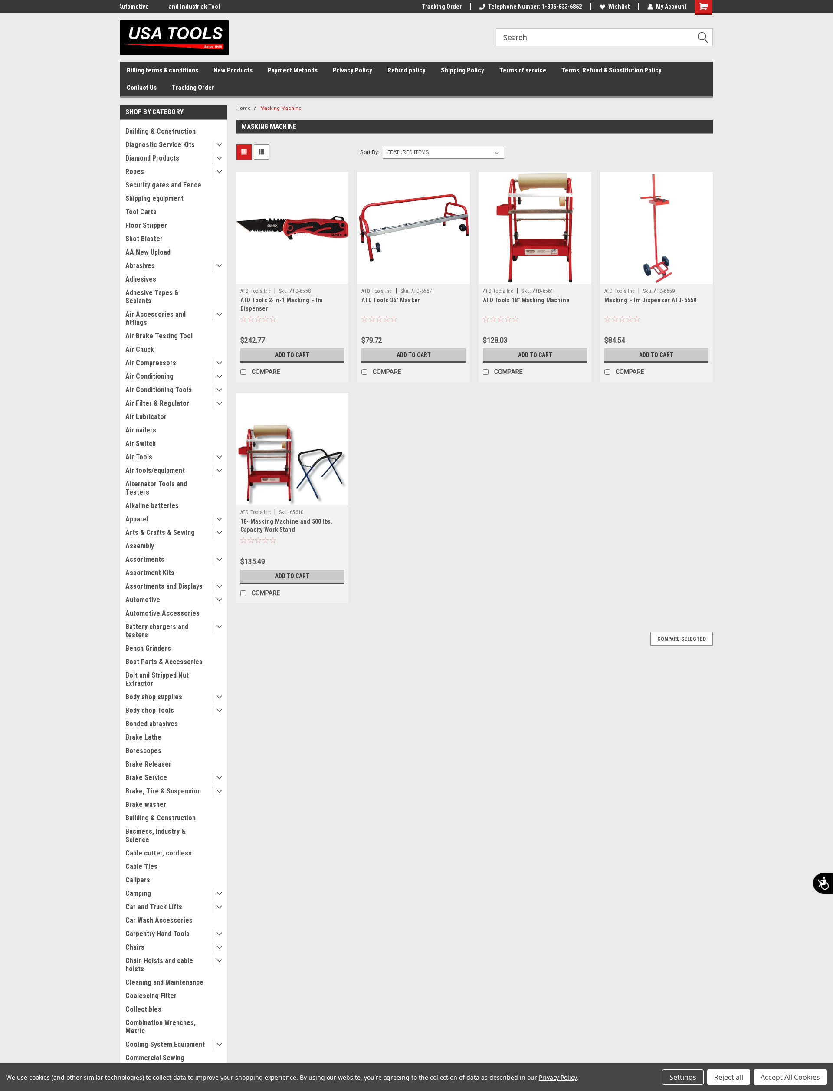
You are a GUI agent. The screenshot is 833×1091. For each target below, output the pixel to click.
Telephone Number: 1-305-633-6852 (535, 6)
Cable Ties (141, 866)
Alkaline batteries (152, 505)
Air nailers (140, 430)
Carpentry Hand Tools (157, 934)
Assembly (139, 546)
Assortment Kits (149, 573)
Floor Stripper (146, 225)
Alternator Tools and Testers (156, 488)
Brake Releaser (148, 764)
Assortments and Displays (164, 586)
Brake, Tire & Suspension (163, 791)
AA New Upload (148, 252)
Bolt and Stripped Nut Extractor (157, 679)
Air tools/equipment (155, 470)
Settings (682, 1077)
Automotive (142, 600)
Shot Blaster (144, 239)
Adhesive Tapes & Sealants (152, 296)
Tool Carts (141, 212)
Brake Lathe (143, 737)
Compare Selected (681, 639)
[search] (604, 37)
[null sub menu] (217, 146)
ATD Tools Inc (255, 291)
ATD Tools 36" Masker (390, 300)
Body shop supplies (153, 697)
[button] (705, 38)
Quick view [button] (292, 277)
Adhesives (140, 279)
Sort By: (369, 152)
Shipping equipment (154, 198)
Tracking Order (442, 6)
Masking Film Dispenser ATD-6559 (650, 300)
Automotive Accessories (162, 613)
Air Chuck (139, 349)
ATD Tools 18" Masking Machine (526, 300)
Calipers (137, 880)
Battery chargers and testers (156, 630)
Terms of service (522, 70)
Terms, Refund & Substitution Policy (611, 70)
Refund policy (406, 70)
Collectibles (143, 1009)
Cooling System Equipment (165, 1044)
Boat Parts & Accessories (164, 662)
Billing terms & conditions (162, 70)
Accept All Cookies (790, 1077)
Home (243, 108)
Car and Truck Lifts (153, 907)
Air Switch (140, 443)
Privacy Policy (352, 70)
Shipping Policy (462, 70)
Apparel (136, 519)
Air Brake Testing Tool (159, 336)
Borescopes (143, 751)
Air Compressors (150, 363)
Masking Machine (281, 108)
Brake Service (146, 777)
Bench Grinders (148, 648)
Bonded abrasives (151, 724)
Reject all (728, 1077)
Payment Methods (293, 70)
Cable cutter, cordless (158, 853)
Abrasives (140, 266)
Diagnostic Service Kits (160, 145)
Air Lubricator (146, 417)
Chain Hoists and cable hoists (159, 965)
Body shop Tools (149, 710)
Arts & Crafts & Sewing (160, 532)
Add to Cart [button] (292, 354)
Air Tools (138, 457)
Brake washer (145, 804)
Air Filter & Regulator (157, 403)
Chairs (134, 947)
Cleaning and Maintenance (164, 982)
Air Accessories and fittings (155, 318)
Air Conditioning (149, 376)
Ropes (134, 171)
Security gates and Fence (163, 185)
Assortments (144, 559)
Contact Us (142, 88)
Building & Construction (160, 131)
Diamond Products (152, 158)
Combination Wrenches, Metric (160, 1027)
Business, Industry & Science (155, 835)
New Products (233, 70)
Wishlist (619, 6)
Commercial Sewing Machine (154, 1062)
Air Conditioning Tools (158, 390)
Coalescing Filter (151, 996)
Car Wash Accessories (159, 920)
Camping (138, 893)
